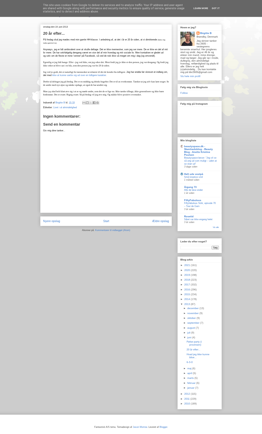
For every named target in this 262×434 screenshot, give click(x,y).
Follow (184, 92)
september (193, 322)
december (193, 308)
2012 (187, 393)
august (191, 327)
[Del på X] (91, 102)
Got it (216, 8)
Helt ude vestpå (193, 174)
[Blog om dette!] (87, 102)
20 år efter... (193, 349)
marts (190, 378)
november (193, 313)
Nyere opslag (51, 221)
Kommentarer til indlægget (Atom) (112, 230)
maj (189, 368)
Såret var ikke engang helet (198, 219)
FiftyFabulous (192, 200)
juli (189, 332)
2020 (187, 270)
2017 (187, 284)
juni (189, 337)
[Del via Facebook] (94, 102)
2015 (187, 294)
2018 (187, 279)
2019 (187, 274)
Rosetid (189, 216)
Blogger (163, 427)
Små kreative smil (193, 177)
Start (106, 221)
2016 (187, 289)
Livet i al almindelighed (65, 107)
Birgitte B (206, 33)
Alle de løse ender (193, 190)
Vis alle (216, 227)
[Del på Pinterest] (97, 102)
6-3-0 (190, 362)
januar (191, 387)
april (190, 373)
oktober (192, 318)
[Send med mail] (84, 102)
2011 (187, 398)
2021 (187, 265)
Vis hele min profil (190, 76)
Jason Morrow (140, 427)
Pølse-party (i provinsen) (194, 343)
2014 (187, 299)
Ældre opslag (160, 221)
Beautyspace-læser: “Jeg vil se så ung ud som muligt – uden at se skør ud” (200, 160)
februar (191, 383)
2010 (187, 403)
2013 (187, 304)
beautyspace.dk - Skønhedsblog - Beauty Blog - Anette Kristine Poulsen (198, 150)
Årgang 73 (190, 187)
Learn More (200, 8)
